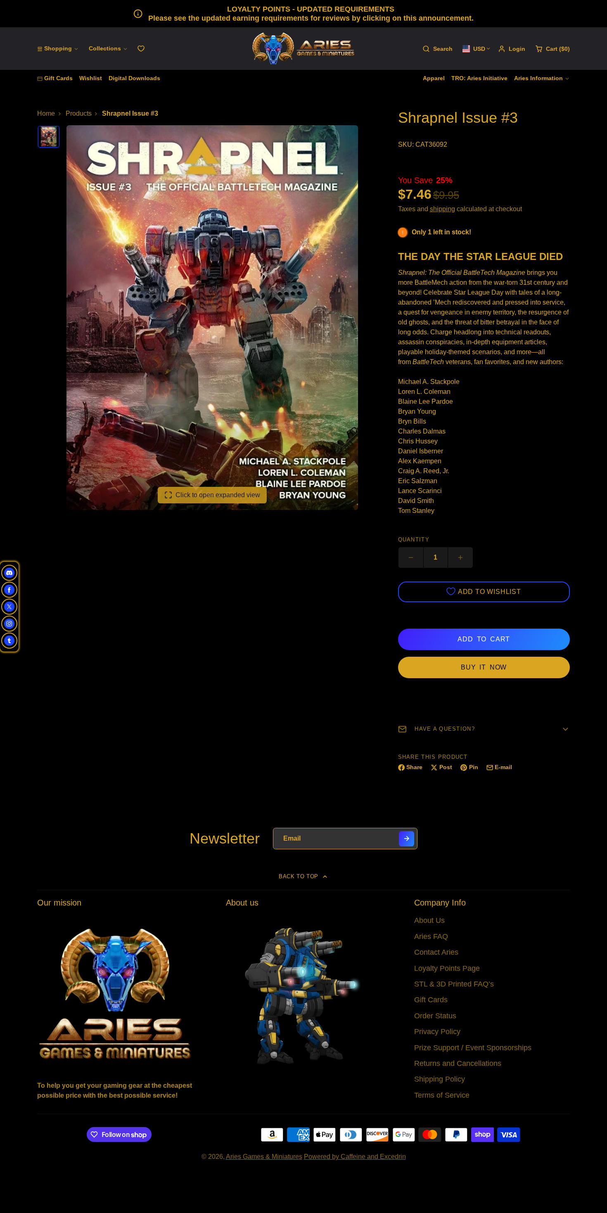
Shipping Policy (439, 1079)
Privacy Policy (437, 1031)
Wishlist (90, 78)
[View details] (115, 993)
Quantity (413, 539)
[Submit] (406, 838)
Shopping (58, 48)
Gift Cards (58, 78)
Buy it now (484, 667)
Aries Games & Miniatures (264, 1156)
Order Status (435, 1016)
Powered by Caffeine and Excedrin (355, 1156)
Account (511, 48)
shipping (442, 208)
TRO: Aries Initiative (479, 78)
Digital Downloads (134, 78)
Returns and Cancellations (457, 1063)
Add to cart (484, 639)
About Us (429, 920)
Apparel (434, 78)
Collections (105, 48)
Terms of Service (441, 1095)
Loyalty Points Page (447, 968)
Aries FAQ (431, 936)
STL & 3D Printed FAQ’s (454, 984)
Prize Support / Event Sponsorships (472, 1048)
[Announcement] (303, 13)
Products (79, 113)
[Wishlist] (141, 48)
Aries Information (538, 78)
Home (46, 113)
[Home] (303, 48)
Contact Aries (436, 952)
